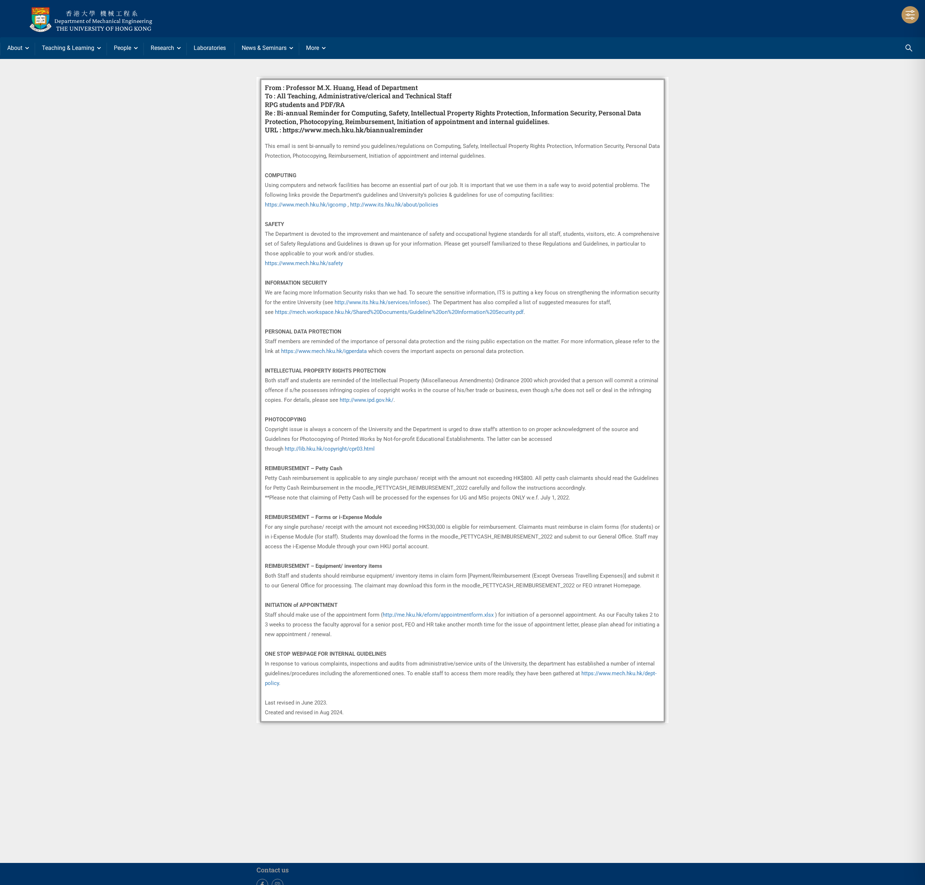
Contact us (273, 869)
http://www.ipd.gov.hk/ (366, 400)
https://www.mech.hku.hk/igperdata (324, 351)
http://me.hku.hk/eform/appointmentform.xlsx (438, 615)
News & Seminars (264, 47)
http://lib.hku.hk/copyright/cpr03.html (330, 449)
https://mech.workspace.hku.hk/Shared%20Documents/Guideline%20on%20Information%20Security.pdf (399, 312)
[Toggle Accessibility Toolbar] (910, 14)
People (122, 47)
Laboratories (210, 47)
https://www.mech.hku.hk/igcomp (305, 204)
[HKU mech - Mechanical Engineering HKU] (108, 18)
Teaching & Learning (68, 47)
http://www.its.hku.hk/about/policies (394, 204)
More (312, 47)
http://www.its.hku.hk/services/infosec (381, 302)
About (14, 47)
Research (162, 47)
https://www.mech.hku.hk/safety (304, 263)
